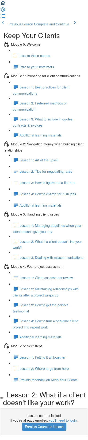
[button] (3, 4)
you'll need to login (63, 420)
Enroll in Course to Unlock (44, 426)
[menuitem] (3, 10)
